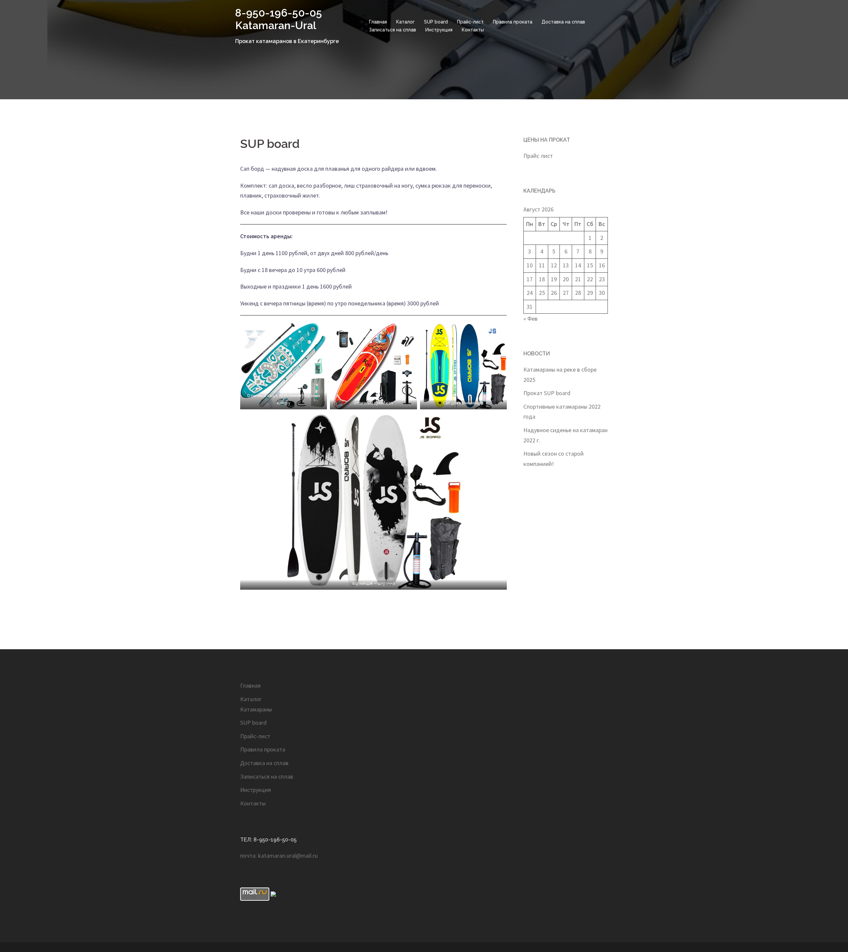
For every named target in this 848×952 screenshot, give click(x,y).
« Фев (530, 318)
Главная (378, 21)
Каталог (405, 21)
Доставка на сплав (563, 21)
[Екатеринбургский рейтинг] (273, 893)
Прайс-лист (470, 21)
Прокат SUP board (546, 393)
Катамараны (256, 709)
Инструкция (438, 29)
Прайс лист (538, 155)
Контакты (473, 29)
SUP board (436, 21)
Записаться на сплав (392, 29)
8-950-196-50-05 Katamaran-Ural (278, 19)
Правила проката (512, 21)
